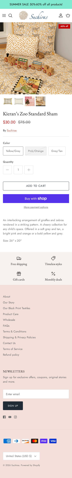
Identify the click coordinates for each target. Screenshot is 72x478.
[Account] (60, 15)
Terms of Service (13, 349)
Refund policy (11, 355)
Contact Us (9, 343)
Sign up (13, 405)
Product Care (10, 314)
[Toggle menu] (4, 15)
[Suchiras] (36, 15)
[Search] (12, 15)
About (6, 297)
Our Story (8, 302)
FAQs (6, 326)
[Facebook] (4, 417)
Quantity (8, 162)
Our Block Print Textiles (16, 308)
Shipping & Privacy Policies (19, 337)
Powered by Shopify (30, 465)
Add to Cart (36, 186)
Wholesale (9, 320)
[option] (36, 58)
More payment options (36, 207)
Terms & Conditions (14, 331)
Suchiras (12, 130)
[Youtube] (9, 417)
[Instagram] (15, 417)
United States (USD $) (19, 456)
